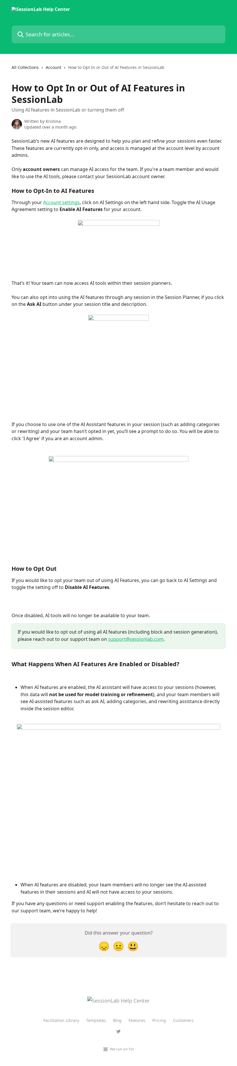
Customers (183, 1020)
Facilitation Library (61, 1020)
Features (137, 1020)
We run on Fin (122, 1049)
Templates (96, 1020)
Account (53, 67)
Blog (117, 1020)
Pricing (159, 1020)
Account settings (61, 202)
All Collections (25, 67)
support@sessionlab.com (136, 639)
